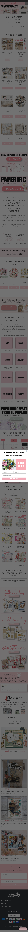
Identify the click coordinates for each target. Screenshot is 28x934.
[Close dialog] (26, 451)
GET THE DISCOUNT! (14, 478)
